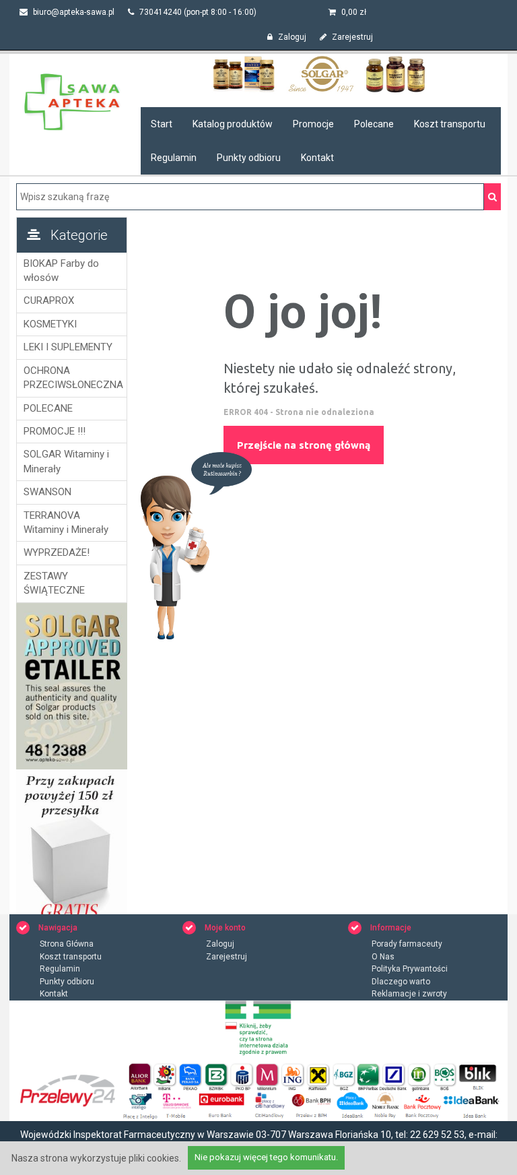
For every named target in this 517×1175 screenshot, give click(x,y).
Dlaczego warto (401, 981)
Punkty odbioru (249, 157)
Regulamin (174, 157)
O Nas (383, 956)
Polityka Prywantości (410, 969)
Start (161, 124)
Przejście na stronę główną (303, 445)
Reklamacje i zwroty (409, 993)
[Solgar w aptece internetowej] (321, 73)
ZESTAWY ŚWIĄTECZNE (54, 583)
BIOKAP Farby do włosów (61, 270)
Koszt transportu (449, 124)
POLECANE (48, 408)
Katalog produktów (233, 124)
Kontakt (317, 157)
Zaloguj (291, 37)
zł (353, 12)
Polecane (374, 124)
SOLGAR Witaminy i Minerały (66, 461)
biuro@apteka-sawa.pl (72, 12)
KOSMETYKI (50, 324)
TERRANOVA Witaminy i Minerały (66, 522)
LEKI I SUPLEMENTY (68, 347)
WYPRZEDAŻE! (57, 552)
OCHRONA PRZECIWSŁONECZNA (72, 377)
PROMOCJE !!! (54, 431)
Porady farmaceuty (407, 944)
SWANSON (47, 492)
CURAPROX (49, 300)
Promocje (313, 124)
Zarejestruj (351, 37)
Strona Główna (67, 944)
